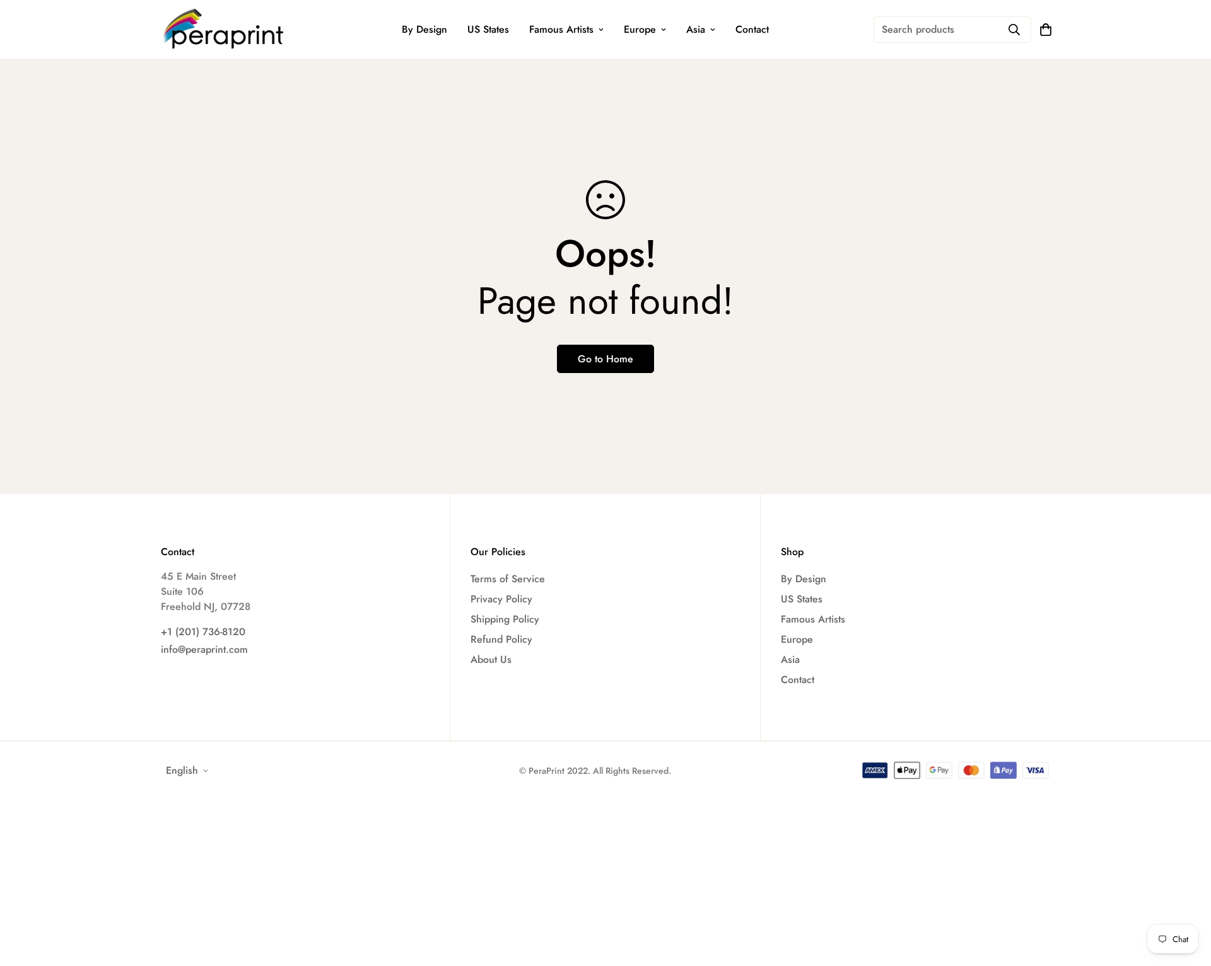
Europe (640, 29)
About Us (491, 659)
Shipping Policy (505, 619)
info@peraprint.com (204, 649)
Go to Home (605, 359)
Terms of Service (508, 579)
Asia (695, 29)
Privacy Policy (501, 599)
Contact (752, 29)
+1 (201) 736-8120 (203, 631)
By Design (424, 29)
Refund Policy (501, 639)
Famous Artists (561, 29)
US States (488, 29)
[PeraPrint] (224, 29)
